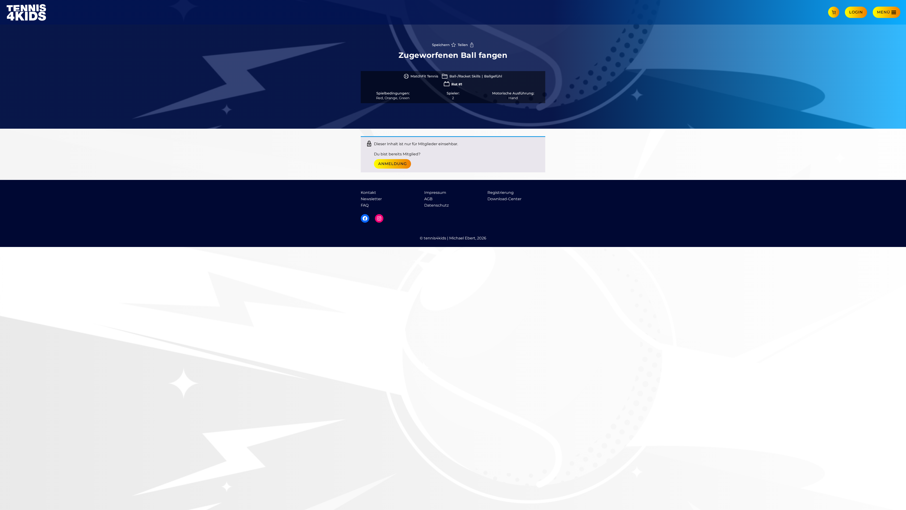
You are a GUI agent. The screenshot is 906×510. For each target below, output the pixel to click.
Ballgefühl (493, 76)
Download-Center (504, 199)
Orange (391, 98)
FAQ (365, 205)
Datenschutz (436, 205)
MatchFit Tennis (424, 76)
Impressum (435, 192)
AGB (428, 199)
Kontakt (368, 192)
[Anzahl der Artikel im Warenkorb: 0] (833, 12)
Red (379, 98)
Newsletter (371, 199)
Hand (513, 98)
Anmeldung (392, 164)
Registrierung (500, 192)
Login (856, 12)
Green (404, 98)
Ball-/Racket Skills (464, 76)
